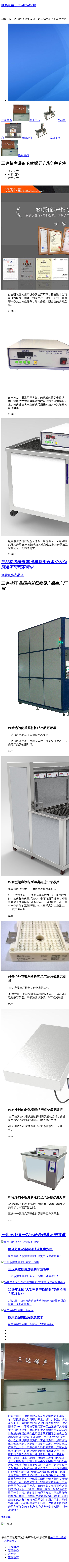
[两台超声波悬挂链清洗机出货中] (34, 1242)
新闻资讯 (26, 137)
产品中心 (13, 1554)
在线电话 (13, 1547)
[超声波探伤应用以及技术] (34, 1310)
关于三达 (34, 120)
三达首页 (6, 120)
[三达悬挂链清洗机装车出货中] (34, 1262)
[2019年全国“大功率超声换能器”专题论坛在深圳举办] (34, 1282)
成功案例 (55, 137)
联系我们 (23, 155)
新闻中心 (13, 1550)
